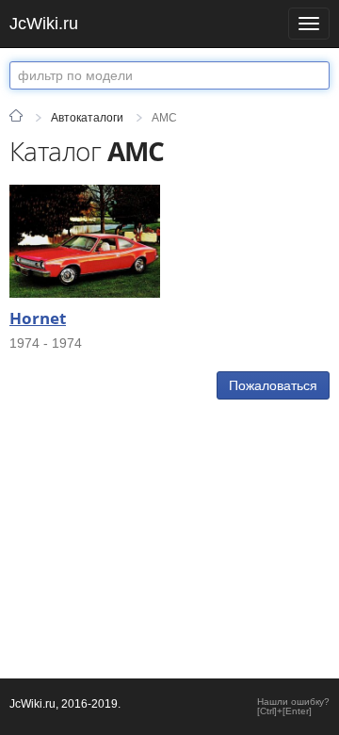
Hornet (37, 318)
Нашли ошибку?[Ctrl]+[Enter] (293, 706)
